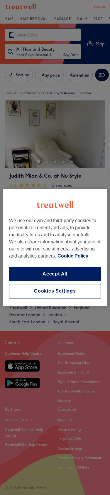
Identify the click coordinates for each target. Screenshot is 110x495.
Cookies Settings (55, 291)
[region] (55, 247)
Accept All (55, 273)
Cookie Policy (72, 255)
